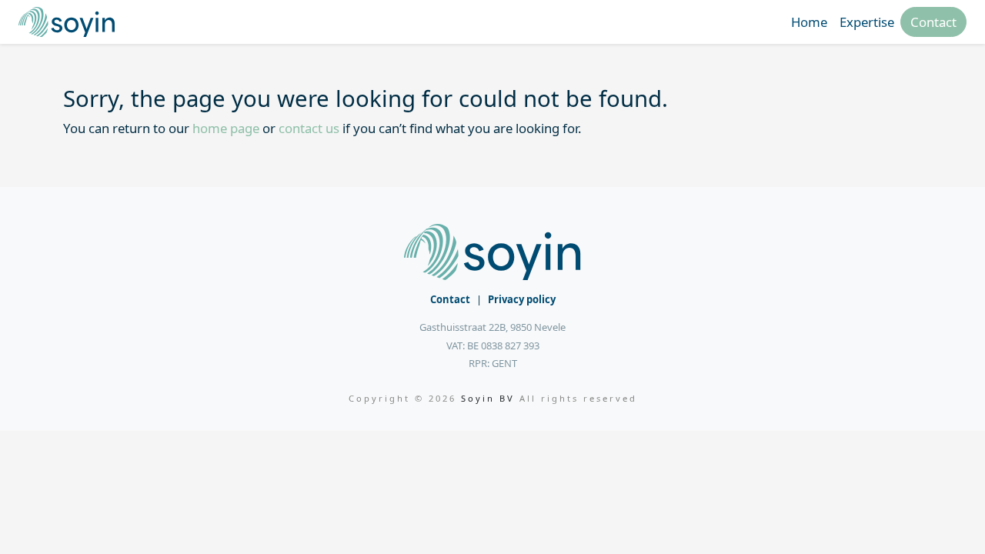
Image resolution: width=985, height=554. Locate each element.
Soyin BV (488, 398)
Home (809, 22)
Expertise (867, 22)
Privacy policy (522, 299)
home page (225, 128)
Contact (933, 22)
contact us (310, 128)
